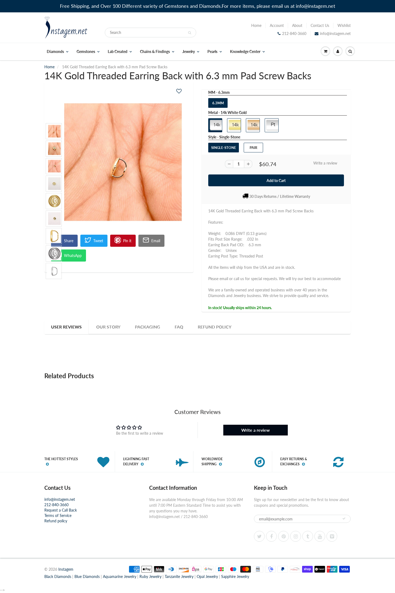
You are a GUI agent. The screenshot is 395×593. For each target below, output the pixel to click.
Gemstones (86, 51)
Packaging (147, 326)
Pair (253, 147)
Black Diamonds (57, 576)
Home (256, 25)
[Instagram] (295, 536)
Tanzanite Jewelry (179, 576)
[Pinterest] (283, 536)
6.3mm (218, 103)
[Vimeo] (331, 536)
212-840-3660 (294, 33)
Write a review (325, 163)
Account (277, 25)
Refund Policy (214, 326)
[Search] (189, 32)
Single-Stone (223, 147)
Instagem (65, 569)
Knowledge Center (245, 51)
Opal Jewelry (207, 576)
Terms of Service (57, 515)
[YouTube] (319, 536)
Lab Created (117, 51)
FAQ (179, 326)
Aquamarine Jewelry (119, 576)
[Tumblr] (307, 536)
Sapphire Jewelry (235, 576)
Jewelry (188, 51)
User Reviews (66, 326)
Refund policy (55, 521)
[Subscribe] (344, 518)
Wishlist (344, 25)
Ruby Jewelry (150, 576)
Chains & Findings (155, 51)
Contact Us (320, 25)
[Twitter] (259, 536)
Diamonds (55, 51)
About (297, 25)
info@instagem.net (335, 33)
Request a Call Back (60, 510)
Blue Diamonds (87, 576)
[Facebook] (271, 536)
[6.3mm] (119, 162)
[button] (179, 91)
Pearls (212, 51)
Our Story (108, 326)
